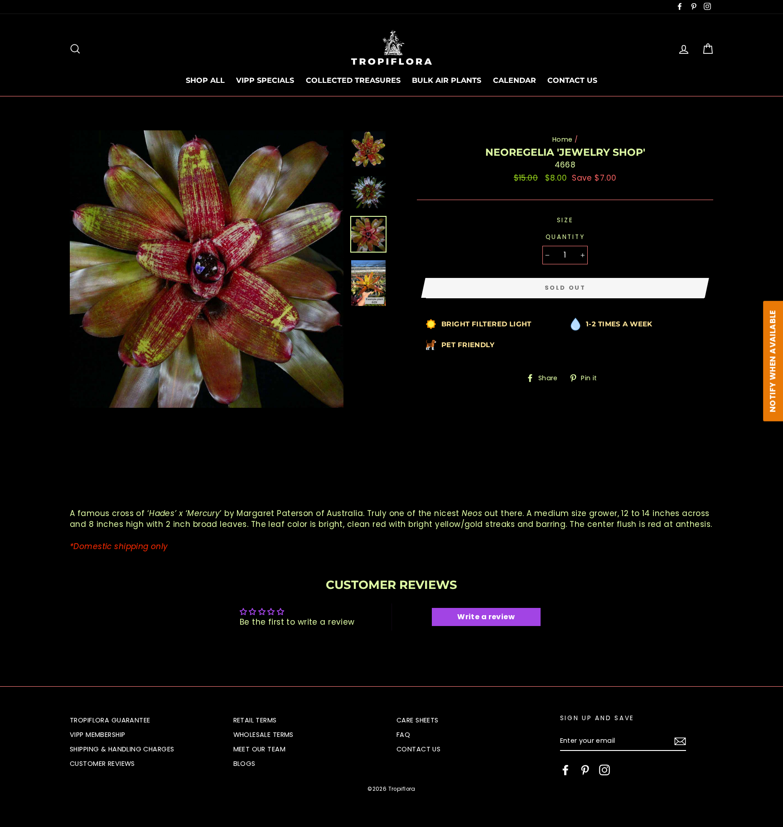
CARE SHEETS (417, 720)
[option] (206, 269)
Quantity (565, 237)
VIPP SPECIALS (265, 80)
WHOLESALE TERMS (263, 734)
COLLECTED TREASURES (353, 80)
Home (562, 139)
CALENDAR (514, 80)
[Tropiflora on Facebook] (565, 770)
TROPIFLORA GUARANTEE (110, 720)
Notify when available (772, 361)
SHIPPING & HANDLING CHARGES (122, 749)
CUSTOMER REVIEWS (102, 763)
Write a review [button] (486, 617)
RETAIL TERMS (255, 720)
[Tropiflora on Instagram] (604, 770)
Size (565, 220)
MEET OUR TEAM (259, 749)
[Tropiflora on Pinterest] (585, 770)
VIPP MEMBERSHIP (97, 734)
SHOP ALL (205, 80)
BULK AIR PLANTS (446, 80)
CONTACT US (572, 80)
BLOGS (244, 763)
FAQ (403, 734)
